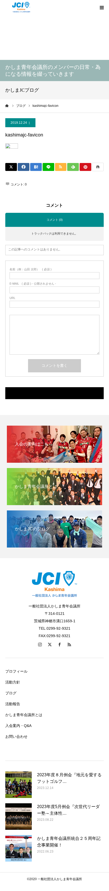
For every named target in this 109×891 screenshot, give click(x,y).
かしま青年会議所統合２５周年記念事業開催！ (69, 842)
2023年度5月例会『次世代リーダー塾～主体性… (68, 810)
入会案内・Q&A (18, 726)
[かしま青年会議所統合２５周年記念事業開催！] (18, 848)
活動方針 (12, 682)
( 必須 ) (31, 269)
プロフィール (16, 671)
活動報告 (12, 704)
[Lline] (48, 167)
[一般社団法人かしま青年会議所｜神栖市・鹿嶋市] (21, 7)
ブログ (10, 693)
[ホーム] (7, 105)
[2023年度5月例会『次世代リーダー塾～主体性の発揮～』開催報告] (18, 816)
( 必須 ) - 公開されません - (33, 283)
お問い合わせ (16, 736)
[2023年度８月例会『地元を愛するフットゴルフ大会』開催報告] (18, 784)
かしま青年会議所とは (23, 715)
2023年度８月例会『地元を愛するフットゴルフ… (69, 778)
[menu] (101, 7)
